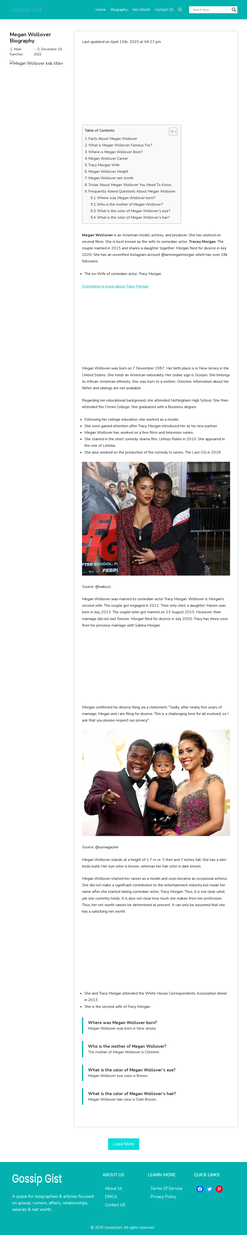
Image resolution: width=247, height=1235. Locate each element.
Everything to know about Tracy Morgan (115, 286)
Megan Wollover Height (108, 171)
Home (101, 9)
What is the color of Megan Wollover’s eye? (133, 211)
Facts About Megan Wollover (112, 138)
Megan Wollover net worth (110, 178)
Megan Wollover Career (108, 158)
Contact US (164, 9)
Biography (119, 9)
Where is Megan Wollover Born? (115, 152)
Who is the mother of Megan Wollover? (130, 204)
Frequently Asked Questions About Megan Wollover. (132, 191)
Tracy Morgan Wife (104, 165)
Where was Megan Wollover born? (126, 197)
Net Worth (141, 9)
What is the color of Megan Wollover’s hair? (133, 217)
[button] (180, 9)
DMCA (111, 1196)
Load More (123, 1143)
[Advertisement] (156, 85)
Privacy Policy (163, 1196)
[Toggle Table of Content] (170, 131)
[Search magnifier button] (234, 9)
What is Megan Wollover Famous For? (120, 145)
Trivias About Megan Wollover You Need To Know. (130, 184)
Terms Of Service (166, 1188)
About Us (113, 1188)
